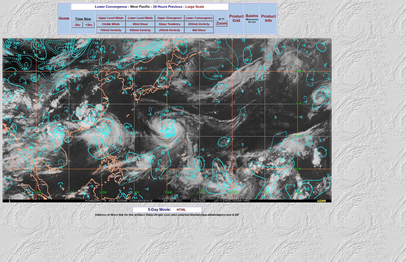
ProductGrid (236, 18)
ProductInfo (268, 18)
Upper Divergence (169, 18)
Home (64, 18)
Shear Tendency (170, 24)
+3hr (88, 25)
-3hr (77, 25)
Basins (252, 18)
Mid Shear (199, 30)
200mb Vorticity (169, 30)
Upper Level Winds (111, 18)
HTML (181, 210)
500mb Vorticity (140, 30)
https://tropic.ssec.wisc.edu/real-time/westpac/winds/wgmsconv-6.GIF (192, 214)
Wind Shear (140, 24)
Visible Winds (111, 24)
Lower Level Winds (140, 18)
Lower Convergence (199, 18)
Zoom (221, 23)
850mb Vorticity (199, 24)
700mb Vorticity (110, 30)
